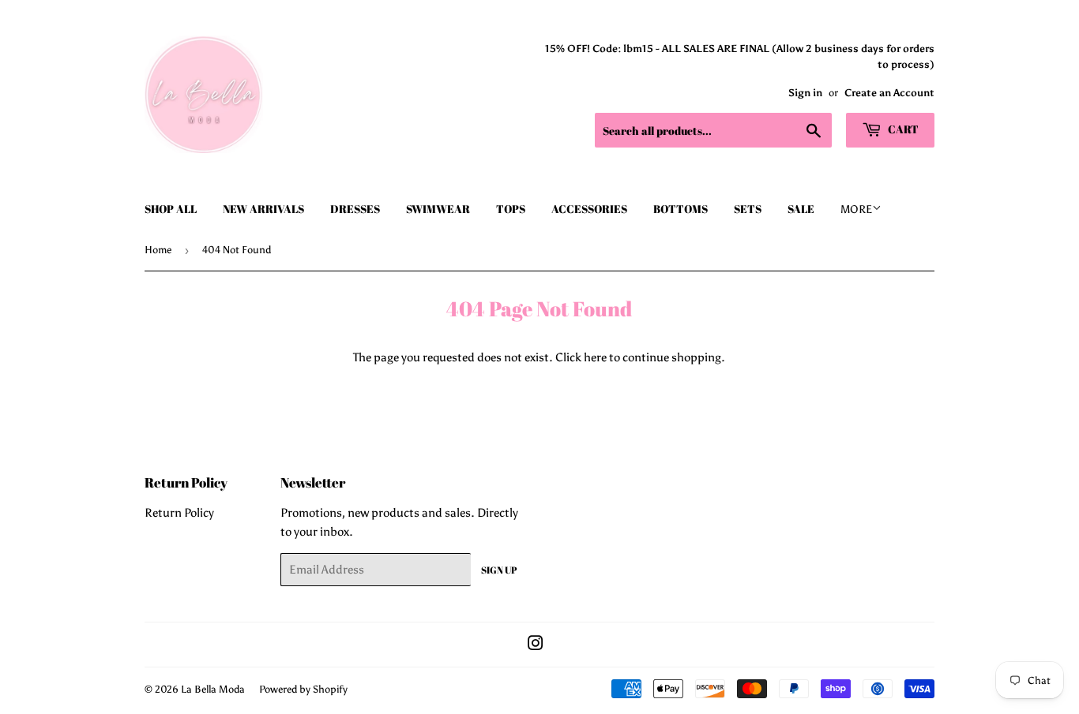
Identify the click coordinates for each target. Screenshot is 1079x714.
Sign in (805, 93)
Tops (510, 208)
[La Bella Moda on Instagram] (535, 645)
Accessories (589, 208)
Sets (747, 208)
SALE (801, 208)
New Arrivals (263, 208)
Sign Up (499, 569)
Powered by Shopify (303, 689)
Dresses (355, 208)
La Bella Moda (213, 689)
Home (158, 250)
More (856, 209)
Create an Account (889, 93)
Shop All (171, 208)
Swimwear (438, 208)
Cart (902, 128)
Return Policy (179, 513)
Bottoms (680, 208)
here (595, 357)
